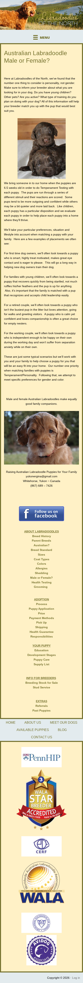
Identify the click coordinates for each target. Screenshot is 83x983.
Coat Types (41, 559)
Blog (62, 730)
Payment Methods (41, 618)
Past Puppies (41, 710)
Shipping (41, 627)
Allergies (41, 568)
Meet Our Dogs (63, 722)
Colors (41, 563)
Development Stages (41, 655)
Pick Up (41, 622)
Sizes (41, 554)
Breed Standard (41, 550)
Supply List (41, 664)
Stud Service (41, 687)
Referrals (41, 705)
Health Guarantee (42, 631)
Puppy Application (41, 608)
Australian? (42, 545)
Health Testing (42, 582)
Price (41, 613)
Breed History (41, 536)
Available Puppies (33, 730)
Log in (76, 977)
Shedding (41, 573)
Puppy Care (42, 659)
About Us (32, 722)
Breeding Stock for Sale (41, 682)
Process (41, 604)
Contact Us (41, 737)
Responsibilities (41, 636)
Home (11, 722)
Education (41, 650)
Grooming (41, 586)
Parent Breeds (41, 540)
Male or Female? (41, 577)
